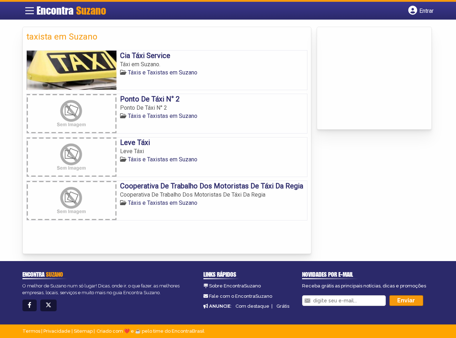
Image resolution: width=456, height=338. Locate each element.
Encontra (71, 10)
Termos (31, 331)
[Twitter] (48, 305)
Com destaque (252, 306)
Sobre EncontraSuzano (235, 285)
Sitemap (83, 331)
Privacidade (57, 331)
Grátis (282, 306)
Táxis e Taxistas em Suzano (162, 72)
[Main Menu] (29, 11)
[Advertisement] (374, 78)
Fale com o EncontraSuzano (240, 296)
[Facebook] (29, 305)
